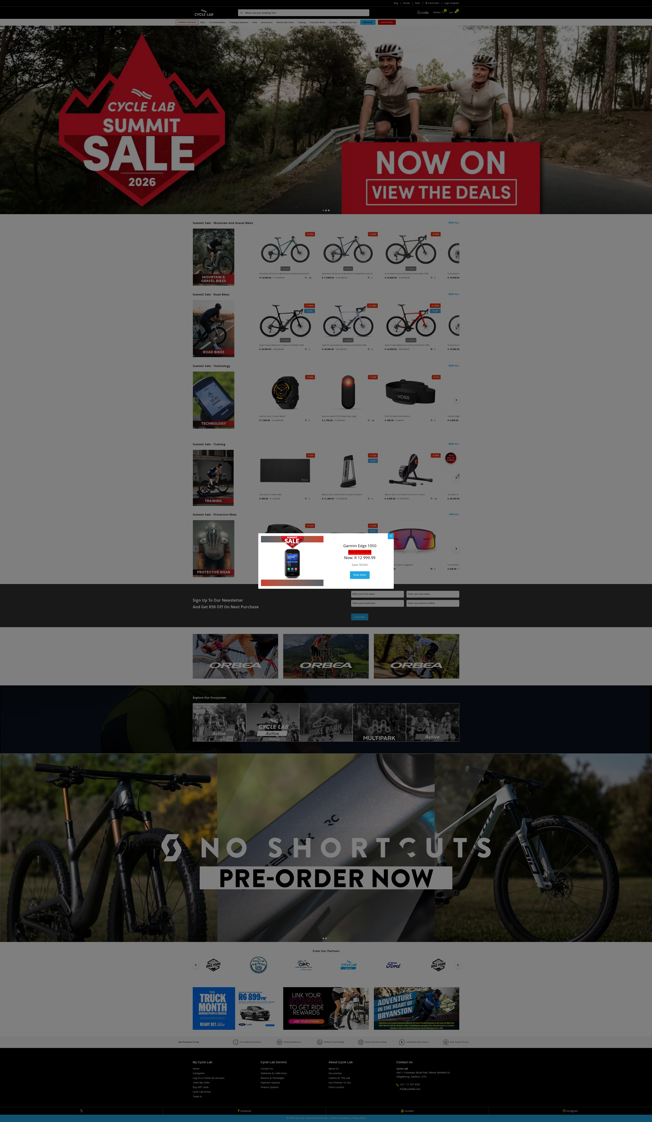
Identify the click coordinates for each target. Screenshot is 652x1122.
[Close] (391, 536)
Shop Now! (359, 575)
